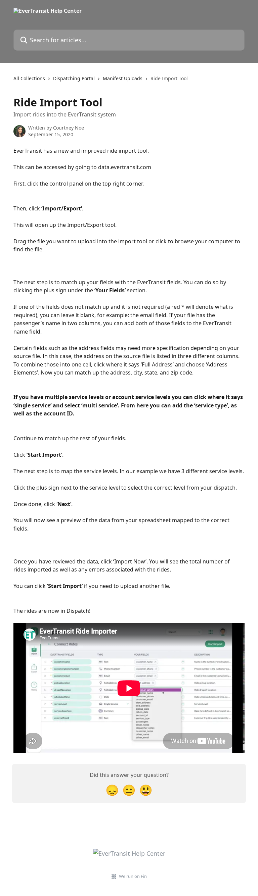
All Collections (29, 78)
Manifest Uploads (122, 78)
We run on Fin (133, 876)
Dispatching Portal (74, 78)
